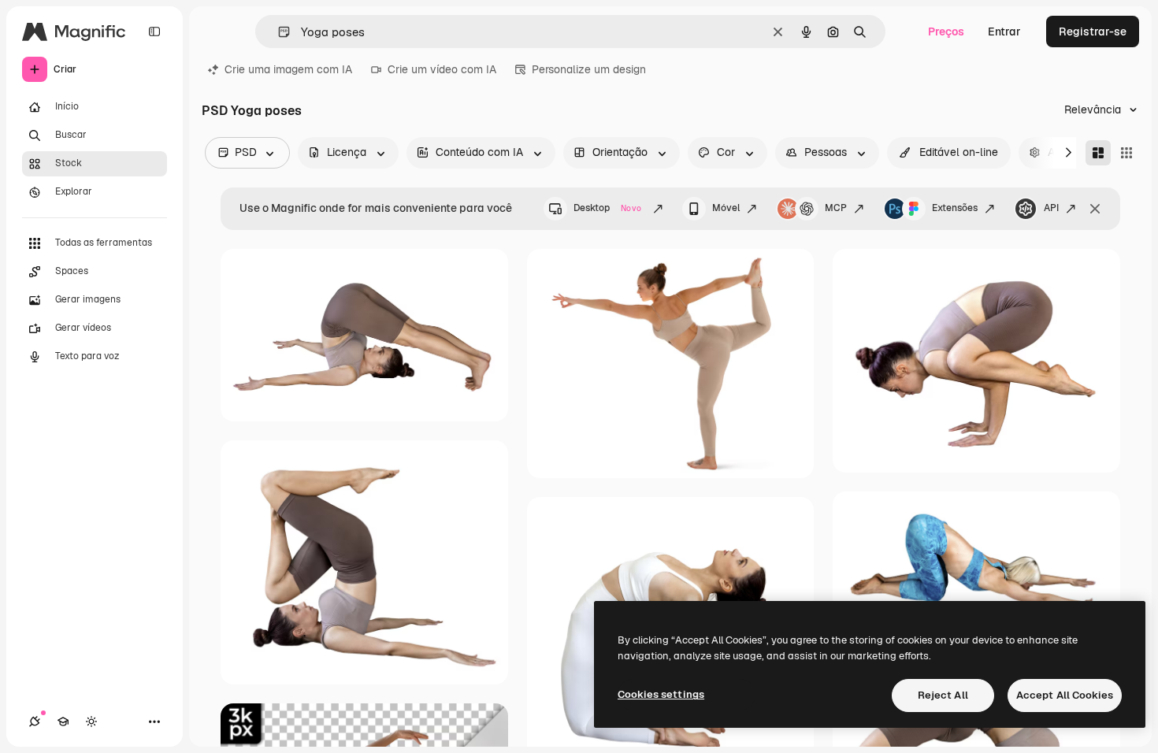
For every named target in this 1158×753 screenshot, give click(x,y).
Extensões (955, 208)
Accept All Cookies (1064, 695)
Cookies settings (661, 694)
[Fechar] (1095, 208)
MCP (836, 208)
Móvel (726, 208)
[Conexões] (34, 721)
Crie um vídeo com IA (442, 69)
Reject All (943, 695)
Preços (946, 31)
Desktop (607, 208)
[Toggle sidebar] (154, 31)
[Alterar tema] (91, 721)
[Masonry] (1098, 152)
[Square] (1126, 152)
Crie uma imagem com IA (288, 69)
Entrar (1004, 31)
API (1051, 208)
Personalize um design (589, 69)
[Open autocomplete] (277, 32)
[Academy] (63, 721)
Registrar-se (1092, 31)
